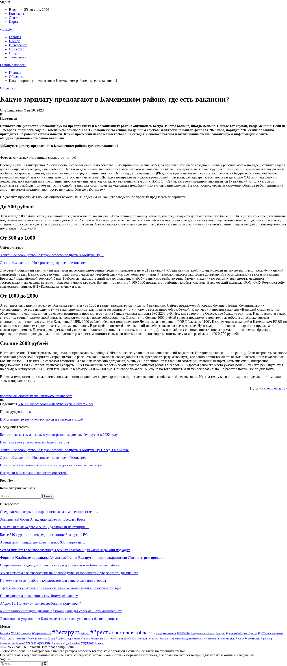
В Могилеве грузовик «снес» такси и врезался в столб (41, 419)
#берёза (85, 633)
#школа (99, 643)
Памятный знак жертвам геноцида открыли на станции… (44, 527)
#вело (159, 633)
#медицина (97, 638)
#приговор (266, 638)
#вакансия (38, 396)
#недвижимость (192, 638)
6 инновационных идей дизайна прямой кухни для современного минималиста (61, 611)
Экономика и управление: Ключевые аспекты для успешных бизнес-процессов (60, 619)
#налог (164, 638)
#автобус (26, 633)
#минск (109, 638)
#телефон (75, 643)
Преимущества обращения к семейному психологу (39, 596)
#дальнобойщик (237, 633)
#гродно (220, 633)
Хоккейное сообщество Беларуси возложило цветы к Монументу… (52, 255)
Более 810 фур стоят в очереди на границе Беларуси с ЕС (44, 535)
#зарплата (7, 638)
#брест (99, 632)
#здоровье (20, 638)
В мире (14, 41)
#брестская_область (15, 396)
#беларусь (66, 632)
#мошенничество (148, 638)
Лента (13, 18)
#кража (60, 638)
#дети (262, 633)
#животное (275, 633)
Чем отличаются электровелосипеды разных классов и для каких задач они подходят (65, 550)
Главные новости (13, 65)
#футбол (87, 643)
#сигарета (57, 643)
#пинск (230, 638)
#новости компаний (214, 638)
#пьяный (20, 643)
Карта (13, 22)
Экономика (17, 57)
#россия (44, 643)
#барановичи (41, 633)
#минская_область (125, 638)
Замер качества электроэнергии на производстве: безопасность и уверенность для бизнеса (69, 573)
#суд (66, 643)
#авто (15, 633)
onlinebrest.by (277, 388)
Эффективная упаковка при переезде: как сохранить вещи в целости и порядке (60, 588)
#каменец (53, 396)
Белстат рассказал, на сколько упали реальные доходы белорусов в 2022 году (59, 435)
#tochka (5, 633)
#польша (252, 638)
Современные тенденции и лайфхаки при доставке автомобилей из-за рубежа (60, 565)
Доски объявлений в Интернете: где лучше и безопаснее (43, 263)
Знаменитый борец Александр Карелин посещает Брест (42, 519)
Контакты (16, 14)
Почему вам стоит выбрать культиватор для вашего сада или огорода (53, 580)
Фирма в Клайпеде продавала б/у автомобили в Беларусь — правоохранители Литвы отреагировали (82, 557)
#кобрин (32, 638)
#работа (66, 396)
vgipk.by (6, 29)
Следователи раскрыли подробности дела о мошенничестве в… (49, 512)
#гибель (183, 633)
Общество (16, 49)
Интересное (18, 45)
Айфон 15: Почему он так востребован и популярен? (40, 603)
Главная (15, 37)
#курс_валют (73, 638)
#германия (169, 633)
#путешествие (7, 643)
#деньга (252, 633)
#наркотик (175, 638)
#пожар (239, 638)
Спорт (14, 53)
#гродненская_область (203, 633)
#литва (85, 638)
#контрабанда (46, 638)
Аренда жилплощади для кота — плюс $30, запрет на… (42, 542)
